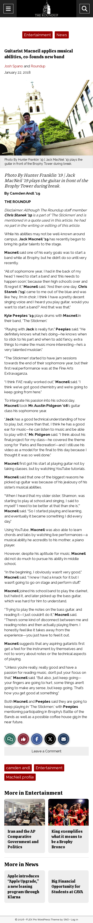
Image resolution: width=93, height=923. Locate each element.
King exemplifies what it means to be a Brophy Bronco (67, 839)
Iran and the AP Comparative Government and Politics (23, 839)
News (61, 35)
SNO (66, 919)
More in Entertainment (33, 793)
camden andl (18, 768)
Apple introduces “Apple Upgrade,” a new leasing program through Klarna (23, 886)
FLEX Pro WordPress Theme (42, 919)
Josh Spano (13, 66)
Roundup (38, 66)
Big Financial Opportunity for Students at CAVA (67, 886)
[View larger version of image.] (46, 117)
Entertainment (37, 35)
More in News (21, 864)
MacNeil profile (20, 777)
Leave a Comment (46, 751)
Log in (74, 919)
